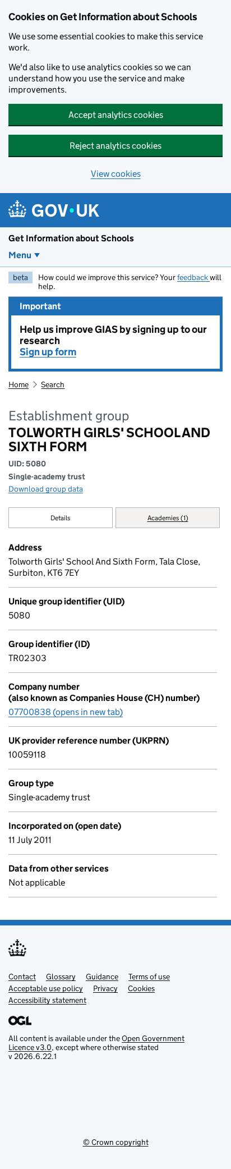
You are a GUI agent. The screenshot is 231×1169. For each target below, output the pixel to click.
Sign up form (48, 352)
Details (60, 518)
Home (18, 384)
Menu (19, 255)
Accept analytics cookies (115, 114)
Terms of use (149, 976)
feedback (193, 277)
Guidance (102, 976)
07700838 (65, 712)
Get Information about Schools (71, 238)
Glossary (61, 976)
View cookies (116, 173)
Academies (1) (167, 518)
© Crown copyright (116, 1142)
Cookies (141, 988)
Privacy (105, 988)
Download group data (45, 489)
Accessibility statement (47, 1000)
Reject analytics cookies (115, 145)
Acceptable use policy (45, 988)
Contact (22, 976)
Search (52, 384)
